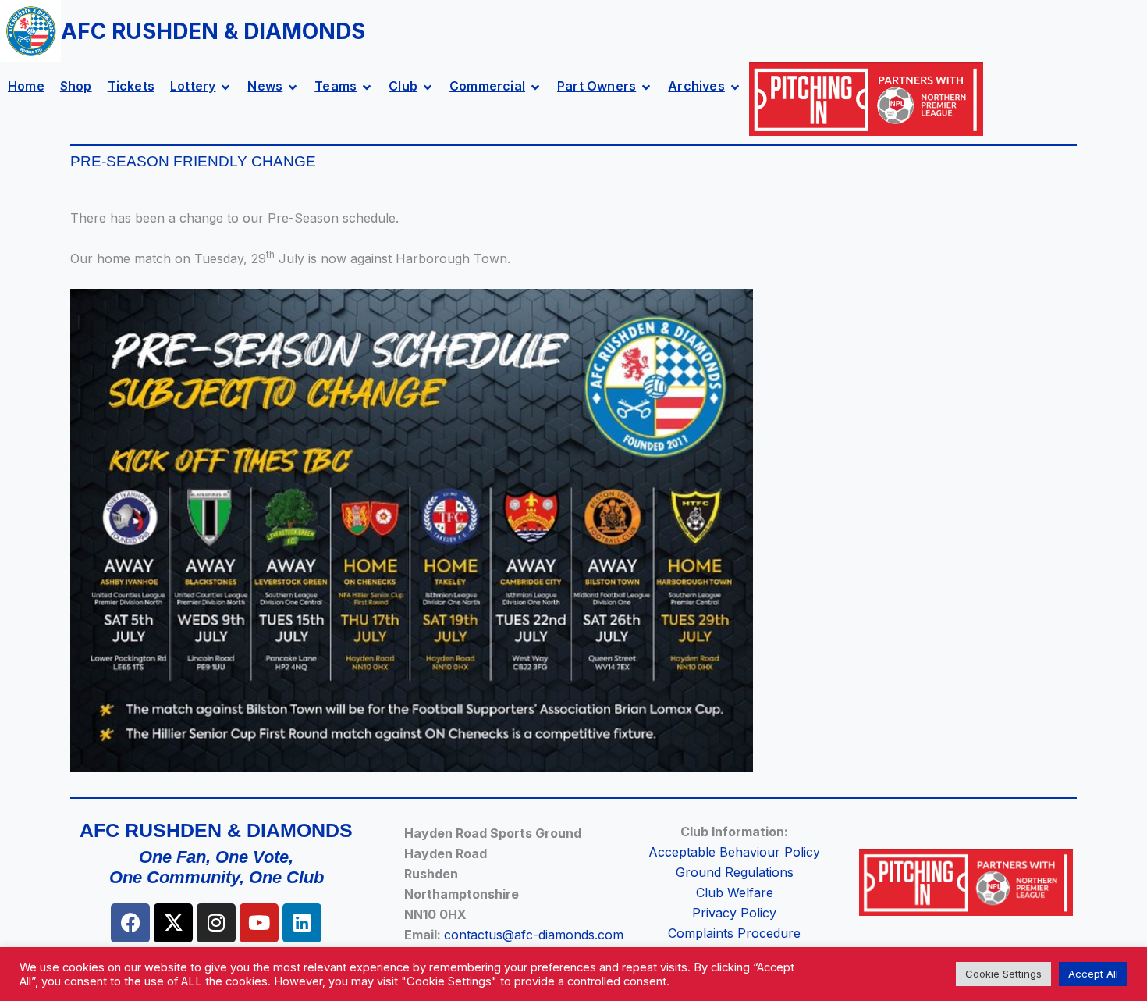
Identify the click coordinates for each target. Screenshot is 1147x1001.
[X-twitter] (173, 922)
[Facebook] (130, 922)
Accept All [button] (1093, 973)
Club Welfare (734, 892)
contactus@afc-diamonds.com (533, 934)
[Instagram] (216, 922)
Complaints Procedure (734, 933)
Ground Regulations (735, 872)
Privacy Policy (734, 913)
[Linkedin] (301, 922)
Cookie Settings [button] (1003, 973)
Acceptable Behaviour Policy (734, 852)
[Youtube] (259, 922)
